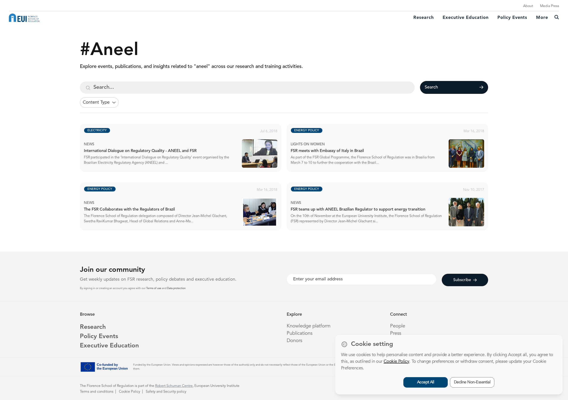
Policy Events (512, 18)
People (397, 326)
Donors (294, 340)
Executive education (466, 18)
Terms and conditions (96, 392)
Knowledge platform (309, 326)
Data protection (176, 288)
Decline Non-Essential (472, 382)
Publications (299, 333)
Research (423, 18)
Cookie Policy (129, 392)
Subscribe (462, 280)
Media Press (549, 6)
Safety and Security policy (166, 392)
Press (395, 333)
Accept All (425, 382)
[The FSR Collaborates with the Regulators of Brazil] (184, 206)
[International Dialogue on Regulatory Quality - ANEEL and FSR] (184, 148)
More (542, 18)
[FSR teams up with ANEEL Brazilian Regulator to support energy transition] (391, 206)
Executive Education (109, 346)
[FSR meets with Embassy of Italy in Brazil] (391, 148)
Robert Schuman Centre (174, 386)
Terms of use (154, 288)
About (528, 6)
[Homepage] (24, 18)
